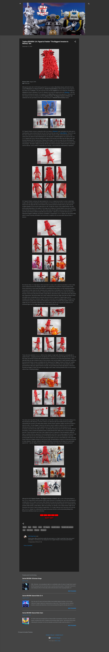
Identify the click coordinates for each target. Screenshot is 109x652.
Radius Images (57, 640)
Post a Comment (28, 545)
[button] (75, 42)
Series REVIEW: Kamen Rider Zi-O (32, 595)
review (40, 527)
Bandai (24, 527)
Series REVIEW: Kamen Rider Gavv (32, 613)
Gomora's (55, 131)
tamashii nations (56, 527)
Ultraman (37, 530)
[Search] (89, 4)
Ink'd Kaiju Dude (32, 536)
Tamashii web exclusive (67, 527)
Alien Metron (63, 133)
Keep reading (72, 591)
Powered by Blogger (55, 637)
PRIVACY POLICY (50, 635)
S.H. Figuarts (47, 527)
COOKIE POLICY (59, 635)
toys (24, 530)
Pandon (35, 527)
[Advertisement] (85, 60)
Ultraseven (67, 92)
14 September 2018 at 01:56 (35, 542)
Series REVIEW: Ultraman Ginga (32, 578)
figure (29, 527)
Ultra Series (30, 530)
